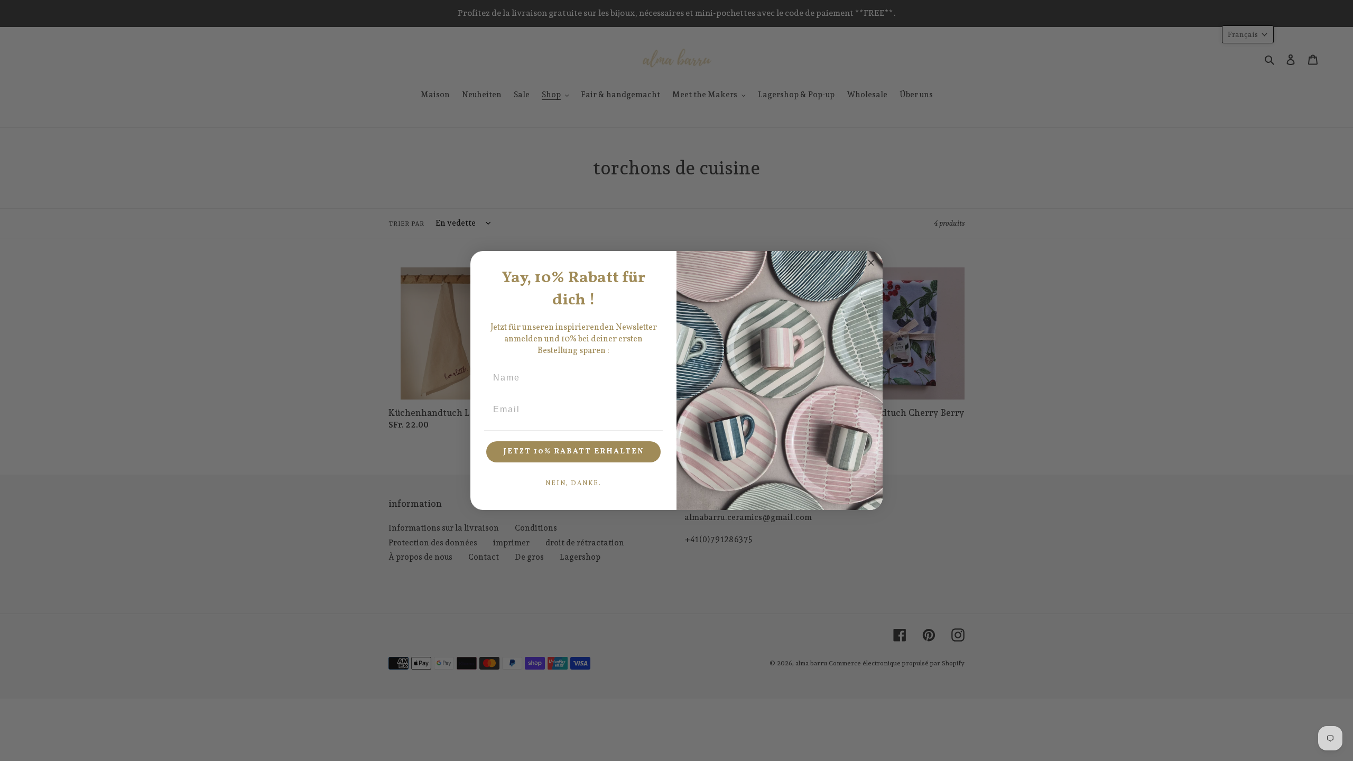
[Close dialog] (871, 262)
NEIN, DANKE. (573, 483)
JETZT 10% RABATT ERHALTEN (574, 452)
